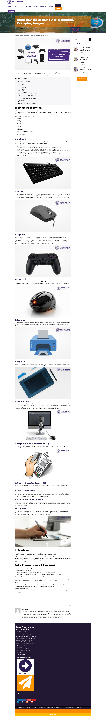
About (15, 6)
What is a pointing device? (21, 588)
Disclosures (51, 6)
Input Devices (46, 28)
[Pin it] (69, 605)
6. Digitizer (23, 90)
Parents (36, 6)
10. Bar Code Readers (26, 97)
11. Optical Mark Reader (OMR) (28, 98)
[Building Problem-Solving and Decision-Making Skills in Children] (76, 59)
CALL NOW (53, 714)
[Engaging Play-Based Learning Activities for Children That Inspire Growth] (76, 49)
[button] (58, 8)
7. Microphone (24, 92)
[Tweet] (67, 605)
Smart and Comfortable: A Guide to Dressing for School (27, 600)
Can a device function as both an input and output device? (29, 576)
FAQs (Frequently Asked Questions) (27, 103)
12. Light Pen (24, 100)
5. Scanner (23, 89)
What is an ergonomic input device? (24, 582)
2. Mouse (23, 84)
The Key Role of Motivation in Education (60, 599)
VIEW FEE (53, 710)
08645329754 (22, 654)
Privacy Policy (50, 707)
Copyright (58, 707)
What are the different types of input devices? (26, 568)
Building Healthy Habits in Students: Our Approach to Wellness (85, 69)
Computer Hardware (38, 28)
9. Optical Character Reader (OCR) (29, 95)
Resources (43, 6)
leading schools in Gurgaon (34, 556)
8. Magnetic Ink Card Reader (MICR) (29, 93)
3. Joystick (23, 86)
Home (9, 6)
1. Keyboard (23, 83)
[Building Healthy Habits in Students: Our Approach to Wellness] (76, 69)
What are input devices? (24, 81)
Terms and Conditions (68, 707)
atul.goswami (67, 28)
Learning (29, 28)
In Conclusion (21, 101)
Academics (29, 6)
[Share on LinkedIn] (70, 605)
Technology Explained (55, 28)
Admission (21, 6)
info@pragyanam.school (24, 657)
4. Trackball (23, 87)
